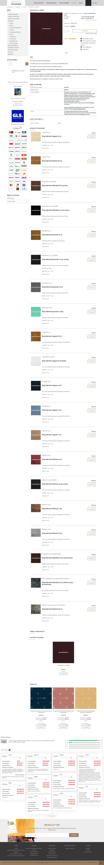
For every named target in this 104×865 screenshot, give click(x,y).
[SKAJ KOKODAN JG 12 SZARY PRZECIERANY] (36, 583)
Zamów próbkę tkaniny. (79, 109)
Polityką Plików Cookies (42, 862)
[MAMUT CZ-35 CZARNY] (36, 484)
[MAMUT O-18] (36, 508)
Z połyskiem (13, 38)
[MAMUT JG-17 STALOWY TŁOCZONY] (36, 609)
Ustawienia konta (52, 852)
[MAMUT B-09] (36, 160)
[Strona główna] (16, 3)
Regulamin (16, 852)
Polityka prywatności (52, 857)
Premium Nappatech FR (15, 27)
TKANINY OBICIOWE (13, 14)
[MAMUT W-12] (36, 460)
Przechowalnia (52, 853)
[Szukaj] (26, 63)
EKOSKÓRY (11, 21)
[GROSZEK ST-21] (36, 287)
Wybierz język (10, 198)
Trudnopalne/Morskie (15, 32)
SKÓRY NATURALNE (13, 50)
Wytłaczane (13, 36)
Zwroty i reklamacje (70, 848)
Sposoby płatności (34, 855)
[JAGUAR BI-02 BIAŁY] (36, 361)
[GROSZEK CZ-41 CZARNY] (36, 260)
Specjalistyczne (13, 41)
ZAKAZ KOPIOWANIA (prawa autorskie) (16, 850)
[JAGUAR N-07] (36, 410)
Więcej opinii (52, 816)
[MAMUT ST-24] (36, 533)
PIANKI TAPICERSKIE (13, 45)
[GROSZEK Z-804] (36, 312)
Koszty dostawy (34, 853)
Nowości (10, 52)
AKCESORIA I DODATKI (13, 47)
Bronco (11, 34)
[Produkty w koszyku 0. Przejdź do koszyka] (88, 3)
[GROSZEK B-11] (36, 235)
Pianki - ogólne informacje (16, 853)
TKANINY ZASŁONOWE (13, 18)
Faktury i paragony (34, 851)
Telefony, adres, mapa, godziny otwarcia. (18, 82)
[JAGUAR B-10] (36, 336)
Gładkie (12, 30)
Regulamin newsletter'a (31, 838)
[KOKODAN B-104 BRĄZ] (36, 186)
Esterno (11, 25)
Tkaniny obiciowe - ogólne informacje (16, 855)
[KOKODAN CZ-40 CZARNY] (36, 210)
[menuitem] (38, 3)
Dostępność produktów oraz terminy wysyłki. (34, 849)
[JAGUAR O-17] (36, 435)
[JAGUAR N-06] (36, 386)
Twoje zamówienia (52, 848)
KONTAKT (88, 848)
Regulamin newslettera (52, 855)
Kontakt (88, 850)
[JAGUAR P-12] (36, 136)
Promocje (11, 54)
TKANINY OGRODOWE (13, 16)
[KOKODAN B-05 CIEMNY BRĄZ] (36, 558)
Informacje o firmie (88, 852)
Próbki (16, 848)
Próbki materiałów (17, 86)
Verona (11, 23)
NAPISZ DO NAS (20, 71)
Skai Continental (14, 43)
